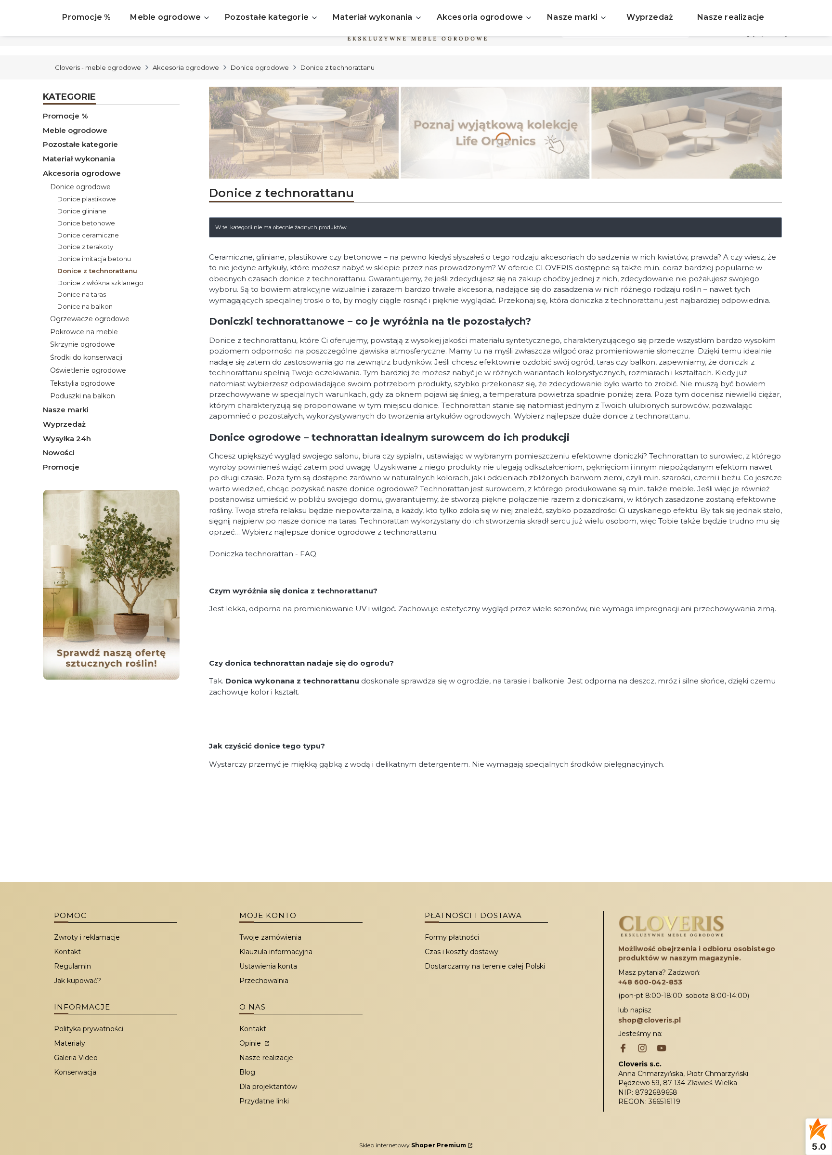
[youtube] (661, 1049)
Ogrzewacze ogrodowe (90, 319)
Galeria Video (76, 1057)
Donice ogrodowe (260, 67)
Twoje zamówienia (270, 937)
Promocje (61, 467)
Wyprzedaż (64, 424)
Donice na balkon (85, 306)
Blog (247, 1072)
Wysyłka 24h (67, 438)
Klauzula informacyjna (275, 951)
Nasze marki (66, 409)
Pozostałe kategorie (80, 144)
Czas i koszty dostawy (461, 951)
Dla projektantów (268, 1086)
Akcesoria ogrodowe (186, 67)
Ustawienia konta (268, 966)
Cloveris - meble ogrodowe (98, 67)
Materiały (69, 1043)
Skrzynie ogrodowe (82, 344)
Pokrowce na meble (84, 332)
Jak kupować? (77, 980)
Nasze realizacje (266, 1057)
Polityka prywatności (88, 1028)
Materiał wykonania (79, 158)
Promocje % (65, 115)
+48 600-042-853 (650, 982)
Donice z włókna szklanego (100, 283)
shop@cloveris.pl (649, 1020)
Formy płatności (452, 937)
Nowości (59, 452)
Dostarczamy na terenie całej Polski (485, 966)
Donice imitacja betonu (94, 258)
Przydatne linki (264, 1101)
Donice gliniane (81, 211)
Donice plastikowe (86, 199)
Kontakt (67, 951)
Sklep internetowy (412, 1145)
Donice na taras (81, 294)
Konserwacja (75, 1072)
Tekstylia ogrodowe (82, 383)
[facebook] (623, 1049)
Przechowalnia (263, 980)
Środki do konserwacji (86, 357)
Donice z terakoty (85, 246)
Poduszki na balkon (82, 396)
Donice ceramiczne (88, 235)
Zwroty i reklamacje (87, 937)
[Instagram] (642, 1049)
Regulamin (72, 966)
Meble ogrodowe (75, 130)
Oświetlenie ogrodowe (88, 370)
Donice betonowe (86, 223)
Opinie (251, 1043)
